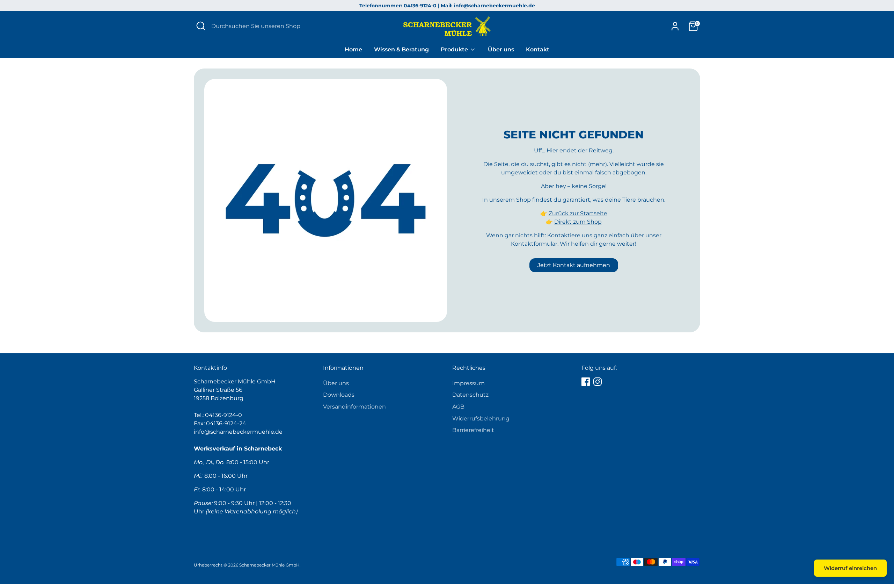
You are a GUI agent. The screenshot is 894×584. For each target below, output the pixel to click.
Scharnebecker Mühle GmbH (269, 565)
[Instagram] (597, 381)
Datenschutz (470, 394)
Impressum (468, 383)
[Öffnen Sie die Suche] (201, 26)
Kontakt (537, 49)
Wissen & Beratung (401, 49)
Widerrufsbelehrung (481, 418)
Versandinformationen (354, 406)
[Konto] (675, 26)
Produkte (455, 49)
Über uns (501, 49)
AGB (458, 406)
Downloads (338, 394)
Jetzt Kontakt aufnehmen (573, 265)
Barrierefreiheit (473, 430)
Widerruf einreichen (850, 568)
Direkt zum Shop (578, 221)
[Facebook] (585, 381)
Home (353, 49)
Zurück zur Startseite (578, 213)
